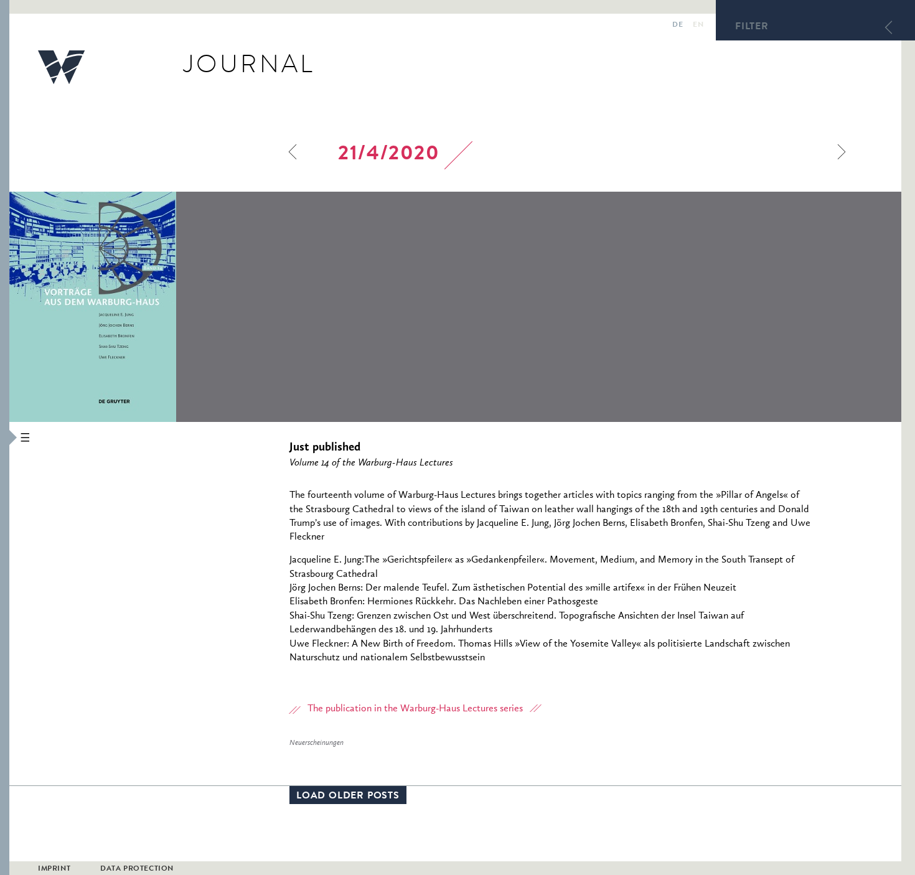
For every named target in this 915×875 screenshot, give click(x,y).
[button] (4, 437)
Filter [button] (752, 27)
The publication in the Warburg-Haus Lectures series (415, 709)
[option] (176, 307)
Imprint (54, 869)
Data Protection (137, 869)
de (677, 25)
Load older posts (348, 797)
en (698, 25)
